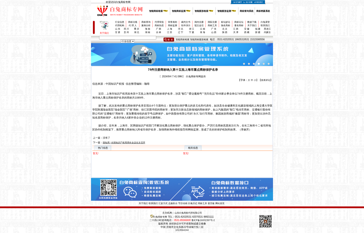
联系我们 (265, 25)
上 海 (169, 29)
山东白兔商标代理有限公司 (188, 213)
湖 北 (136, 32)
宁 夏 (191, 32)
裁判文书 (185, 22)
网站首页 (219, 203)
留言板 (211, 203)
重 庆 (136, 29)
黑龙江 (267, 29)
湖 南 (147, 32)
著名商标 (238, 25)
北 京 (224, 29)
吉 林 (158, 32)
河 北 (180, 29)
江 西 (235, 29)
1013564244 (182, 230)
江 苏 (169, 32)
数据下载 (252, 22)
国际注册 (212, 22)
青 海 (202, 32)
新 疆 (257, 32)
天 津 (235, 32)
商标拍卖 (159, 25)
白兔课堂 (265, 22)
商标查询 (146, 22)
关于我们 (252, 25)
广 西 (158, 29)
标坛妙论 (225, 22)
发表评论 (265, 80)
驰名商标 (225, 25)
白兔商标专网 (160, 217)
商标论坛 (238, 22)
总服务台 (172, 203)
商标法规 (132, 22)
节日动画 (182, 203)
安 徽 (246, 29)
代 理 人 (133, 25)
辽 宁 (180, 32)
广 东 (213, 29)
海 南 (147, 29)
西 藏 (246, 32)
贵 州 (126, 32)
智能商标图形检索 (199, 39)
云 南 (202, 29)
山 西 (213, 32)
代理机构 (119, 25)
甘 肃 (117, 32)
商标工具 (212, 25)
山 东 (117, 29)
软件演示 (185, 25)
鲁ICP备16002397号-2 (203, 220)
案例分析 (146, 25)
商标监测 (172, 25)
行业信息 (119, 22)
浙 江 (191, 29)
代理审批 (159, 22)
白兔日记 (192, 203)
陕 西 (224, 32)
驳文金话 (199, 25)
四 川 (126, 29)
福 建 (257, 29)
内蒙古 (267, 32)
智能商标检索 (182, 39)
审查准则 (172, 22)
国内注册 (199, 22)
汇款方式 (163, 203)
